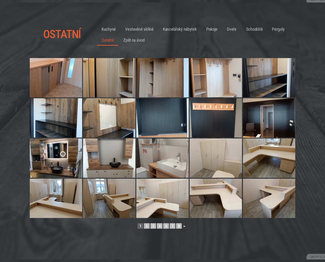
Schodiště (254, 29)
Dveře (231, 29)
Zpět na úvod (134, 40)
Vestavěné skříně (139, 29)
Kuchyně (109, 29)
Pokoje (211, 29)
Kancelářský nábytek (180, 29)
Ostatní (108, 40)
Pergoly (278, 29)
